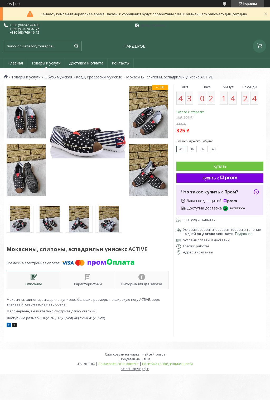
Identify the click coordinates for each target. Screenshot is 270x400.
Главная (15, 63)
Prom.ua (159, 354)
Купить (220, 166)
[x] (14, 325)
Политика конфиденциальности (167, 364)
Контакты (120, 63)
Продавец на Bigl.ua (135, 359)
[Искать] (76, 46)
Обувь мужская (58, 77)
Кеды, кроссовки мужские (99, 77)
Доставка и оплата (86, 63)
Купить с (210, 178)
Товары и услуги (46, 63)
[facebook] (9, 325)
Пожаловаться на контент (118, 364)
